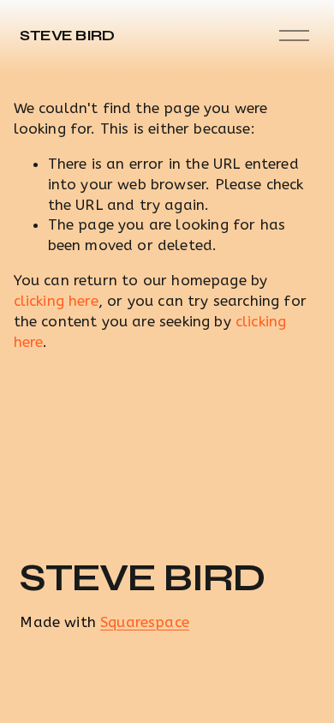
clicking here (56, 300)
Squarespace (144, 621)
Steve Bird (67, 36)
